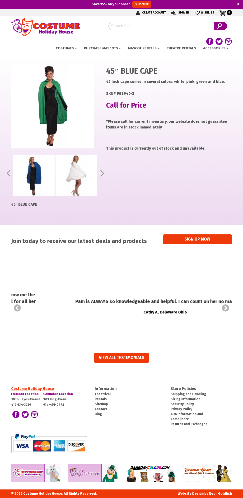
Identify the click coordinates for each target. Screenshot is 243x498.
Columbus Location (58, 394)
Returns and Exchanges (189, 424)
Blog (98, 414)
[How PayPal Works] (49, 443)
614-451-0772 (53, 404)
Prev (17, 308)
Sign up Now (197, 239)
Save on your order (120, 4)
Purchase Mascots (101, 48)
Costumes (65, 48)
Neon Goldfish (220, 494)
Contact (101, 409)
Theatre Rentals (181, 48)
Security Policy (182, 404)
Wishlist (207, 12)
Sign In (183, 12)
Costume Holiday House (32, 388)
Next (225, 308)
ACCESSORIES (214, 48)
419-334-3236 (21, 404)
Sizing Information (185, 399)
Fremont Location (25, 394)
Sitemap (101, 404)
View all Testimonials (121, 357)
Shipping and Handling (188, 394)
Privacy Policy (181, 409)
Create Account (153, 12)
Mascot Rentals (142, 48)
